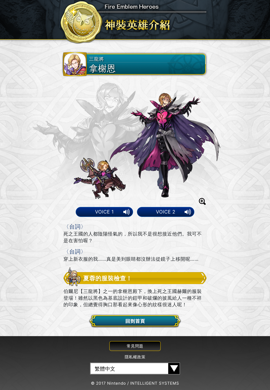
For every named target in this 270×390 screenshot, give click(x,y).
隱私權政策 (135, 357)
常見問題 (135, 346)
